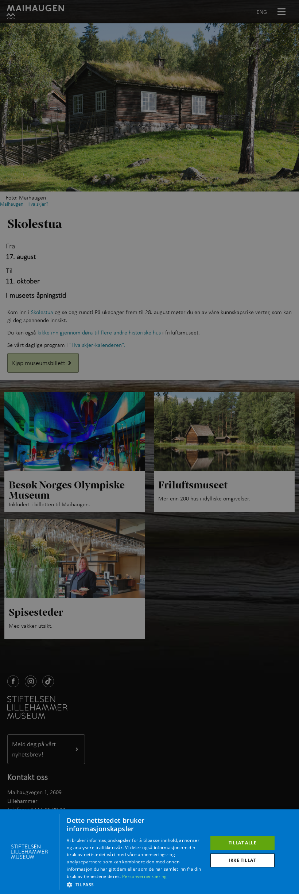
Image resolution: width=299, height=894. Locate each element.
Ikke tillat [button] (242, 860)
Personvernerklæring (144, 876)
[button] (135, 884)
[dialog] (149, 851)
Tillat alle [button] (242, 843)
